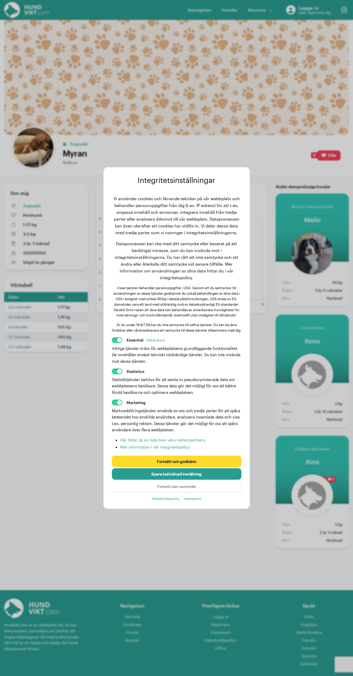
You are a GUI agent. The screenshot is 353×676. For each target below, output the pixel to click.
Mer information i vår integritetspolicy (155, 447)
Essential (145, 340)
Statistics (135, 371)
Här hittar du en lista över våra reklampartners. (163, 440)
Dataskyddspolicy (166, 498)
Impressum (192, 498)
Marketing (136, 402)
